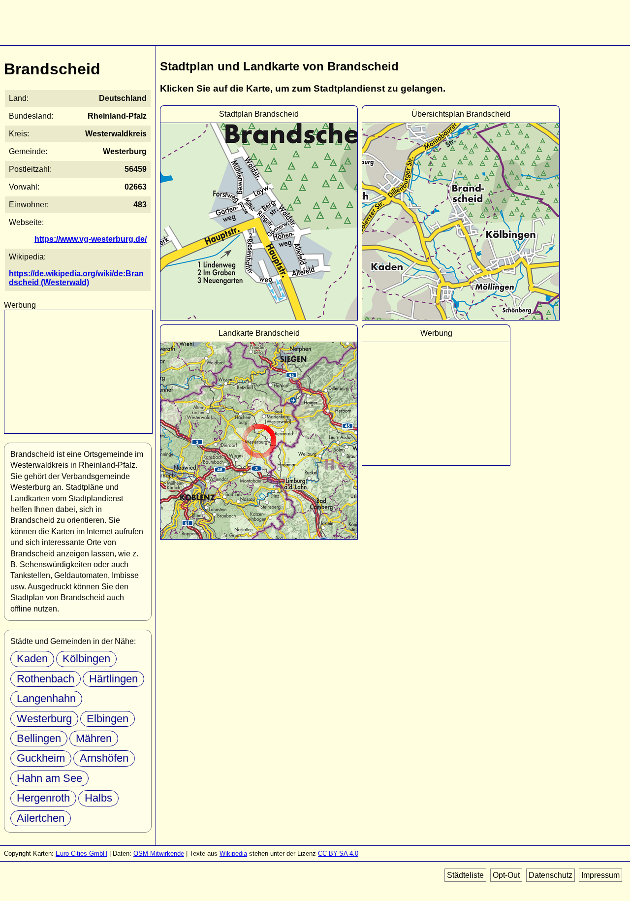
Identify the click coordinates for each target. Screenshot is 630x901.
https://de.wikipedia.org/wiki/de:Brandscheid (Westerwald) (76, 278)
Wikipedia (233, 853)
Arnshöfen (104, 758)
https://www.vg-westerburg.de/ (90, 239)
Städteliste (465, 875)
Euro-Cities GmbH (81, 853)
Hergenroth (43, 798)
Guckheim (41, 758)
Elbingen (107, 718)
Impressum (600, 875)
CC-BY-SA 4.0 (338, 853)
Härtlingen (113, 679)
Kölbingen (86, 658)
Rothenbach (45, 679)
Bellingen (39, 738)
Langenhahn (46, 698)
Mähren (94, 738)
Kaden (32, 658)
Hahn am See (49, 778)
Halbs (98, 798)
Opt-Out (506, 875)
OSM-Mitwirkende (158, 853)
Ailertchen (40, 818)
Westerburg (44, 718)
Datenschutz (550, 875)
